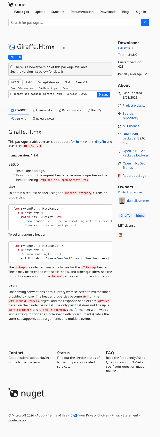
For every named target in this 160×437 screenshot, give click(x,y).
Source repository (130, 115)
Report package (134, 175)
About (40, 415)
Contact (16, 352)
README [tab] (20, 110)
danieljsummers (139, 200)
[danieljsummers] (121, 200)
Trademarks (17, 420)
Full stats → (125, 48)
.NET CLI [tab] (15, 82)
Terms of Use (58, 415)
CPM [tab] (67, 82)
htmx (80, 141)
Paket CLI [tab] (81, 82)
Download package (130, 136)
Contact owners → (130, 192)
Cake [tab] (65, 88)
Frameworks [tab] (43, 110)
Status (63, 352)
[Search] (145, 22)
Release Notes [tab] (45, 118)
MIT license (131, 126)
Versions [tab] (20, 118)
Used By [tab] (95, 110)
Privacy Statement (124, 415)
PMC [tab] (29, 82)
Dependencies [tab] (71, 110)
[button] (103, 94)
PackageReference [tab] (48, 82)
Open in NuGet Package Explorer (135, 153)
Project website (134, 105)
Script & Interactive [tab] (22, 88)
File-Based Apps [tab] (48, 88)
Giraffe (100, 141)
